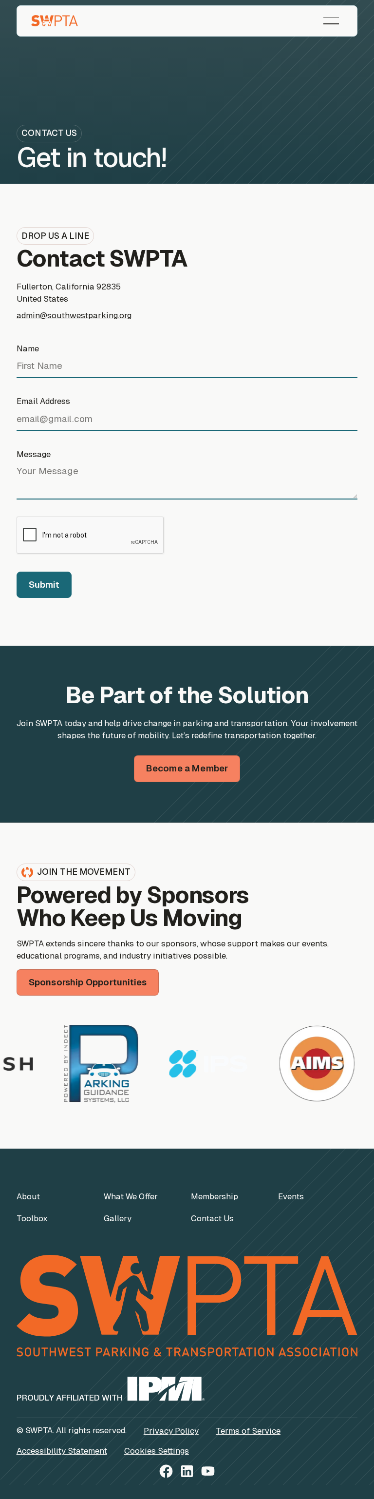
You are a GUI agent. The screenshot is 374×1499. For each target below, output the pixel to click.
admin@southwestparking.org (74, 315)
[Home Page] (54, 21)
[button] (331, 21)
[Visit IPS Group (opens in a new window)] (185, 1064)
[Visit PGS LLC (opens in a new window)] (78, 1064)
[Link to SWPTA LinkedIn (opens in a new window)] (187, 1473)
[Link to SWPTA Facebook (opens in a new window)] (166, 1473)
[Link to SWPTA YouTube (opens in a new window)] (208, 1473)
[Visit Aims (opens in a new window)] (294, 1064)
